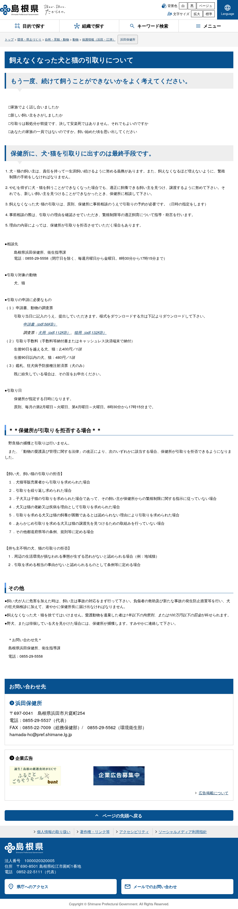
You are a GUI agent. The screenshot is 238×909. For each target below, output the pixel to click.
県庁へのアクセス (32, 886)
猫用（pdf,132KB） (90, 332)
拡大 (197, 13)
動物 (76, 39)
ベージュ (205, 5)
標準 (209, 13)
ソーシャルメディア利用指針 (183, 831)
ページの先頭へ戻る (122, 815)
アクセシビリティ (134, 831)
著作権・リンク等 (95, 831)
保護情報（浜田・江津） (98, 39)
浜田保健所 (127, 39)
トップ (9, 39)
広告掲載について (213, 793)
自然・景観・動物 (57, 39)
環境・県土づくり (29, 39)
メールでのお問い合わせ (155, 886)
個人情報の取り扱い (53, 831)
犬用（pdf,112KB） (54, 332)
